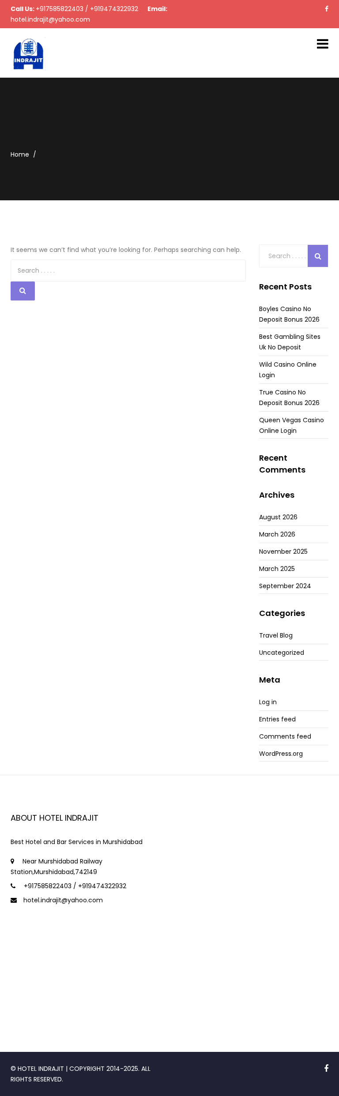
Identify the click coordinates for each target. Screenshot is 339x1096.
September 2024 (285, 586)
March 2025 (277, 568)
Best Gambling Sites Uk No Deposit (289, 342)
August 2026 (278, 517)
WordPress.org (281, 753)
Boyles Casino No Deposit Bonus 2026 (289, 314)
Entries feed (277, 719)
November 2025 (283, 551)
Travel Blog (276, 635)
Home (20, 154)
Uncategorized (281, 652)
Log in (268, 702)
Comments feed (285, 736)
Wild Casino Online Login (287, 369)
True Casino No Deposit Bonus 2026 (289, 397)
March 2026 (277, 534)
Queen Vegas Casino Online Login (291, 425)
